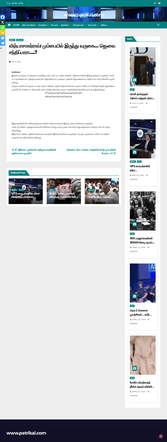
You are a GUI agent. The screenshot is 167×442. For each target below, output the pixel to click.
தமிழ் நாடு (20, 40)
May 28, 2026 (138, 175)
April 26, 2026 (139, 319)
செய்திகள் (42, 25)
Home (16, 25)
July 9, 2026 (138, 103)
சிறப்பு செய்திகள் (29, 25)
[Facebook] (2, 17)
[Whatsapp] (2, 27)
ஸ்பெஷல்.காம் (78, 25)
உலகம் (20, 190)
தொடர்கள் (92, 25)
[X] (2, 22)
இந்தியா (12, 40)
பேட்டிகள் (54, 25)
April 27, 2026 (139, 247)
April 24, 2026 (139, 392)
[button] (158, 25)
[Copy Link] (2, 32)
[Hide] (1, 48)
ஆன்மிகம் (65, 25)
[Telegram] (2, 43)
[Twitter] (2, 38)
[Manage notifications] (161, 436)
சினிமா (104, 25)
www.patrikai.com (83, 15)
